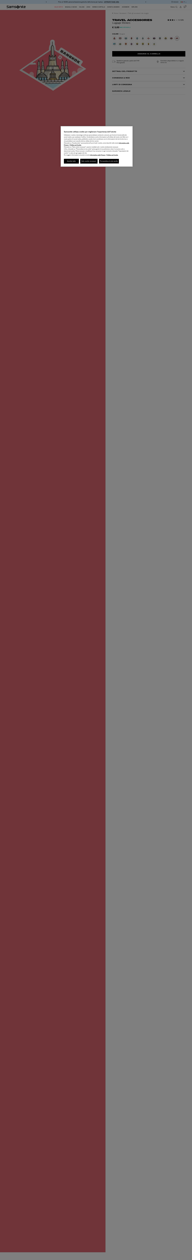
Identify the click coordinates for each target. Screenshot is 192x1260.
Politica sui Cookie (75, 145)
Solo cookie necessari (88, 161)
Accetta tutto (71, 161)
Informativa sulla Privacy (97, 155)
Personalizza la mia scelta (109, 161)
